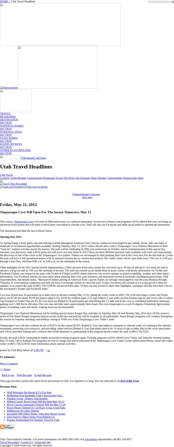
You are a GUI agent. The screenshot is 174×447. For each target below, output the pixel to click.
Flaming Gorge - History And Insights (27, 398)
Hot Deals (69, 178)
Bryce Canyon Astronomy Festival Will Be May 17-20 (36, 404)
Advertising (91, 439)
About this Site (43, 442)
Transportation (115, 178)
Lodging (4, 178)
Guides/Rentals (18, 178)
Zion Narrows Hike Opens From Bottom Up (31, 416)
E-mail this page (43, 375)
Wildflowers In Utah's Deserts (23, 410)
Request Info (130, 178)
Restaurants (49, 178)
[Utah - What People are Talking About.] (15, 111)
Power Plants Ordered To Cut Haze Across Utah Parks (36, 407)
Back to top (8, 375)
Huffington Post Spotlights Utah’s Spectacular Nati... (35, 395)
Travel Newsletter (9, 442)
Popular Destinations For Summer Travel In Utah (33, 420)
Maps (94, 178)
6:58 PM (38, 350)
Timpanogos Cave (23, 221)
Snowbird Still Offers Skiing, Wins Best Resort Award (36, 413)
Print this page (24, 375)
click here (87, 197)
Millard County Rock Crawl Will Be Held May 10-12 (35, 401)
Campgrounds (34, 178)
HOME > (5, 1)
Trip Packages (82, 178)
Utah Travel (6, 175)
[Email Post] (47, 350)
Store (140, 178)
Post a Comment (9, 363)
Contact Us (27, 442)
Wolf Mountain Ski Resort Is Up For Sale (29, 392)
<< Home (5, 369)
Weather (102, 178)
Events (59, 178)
